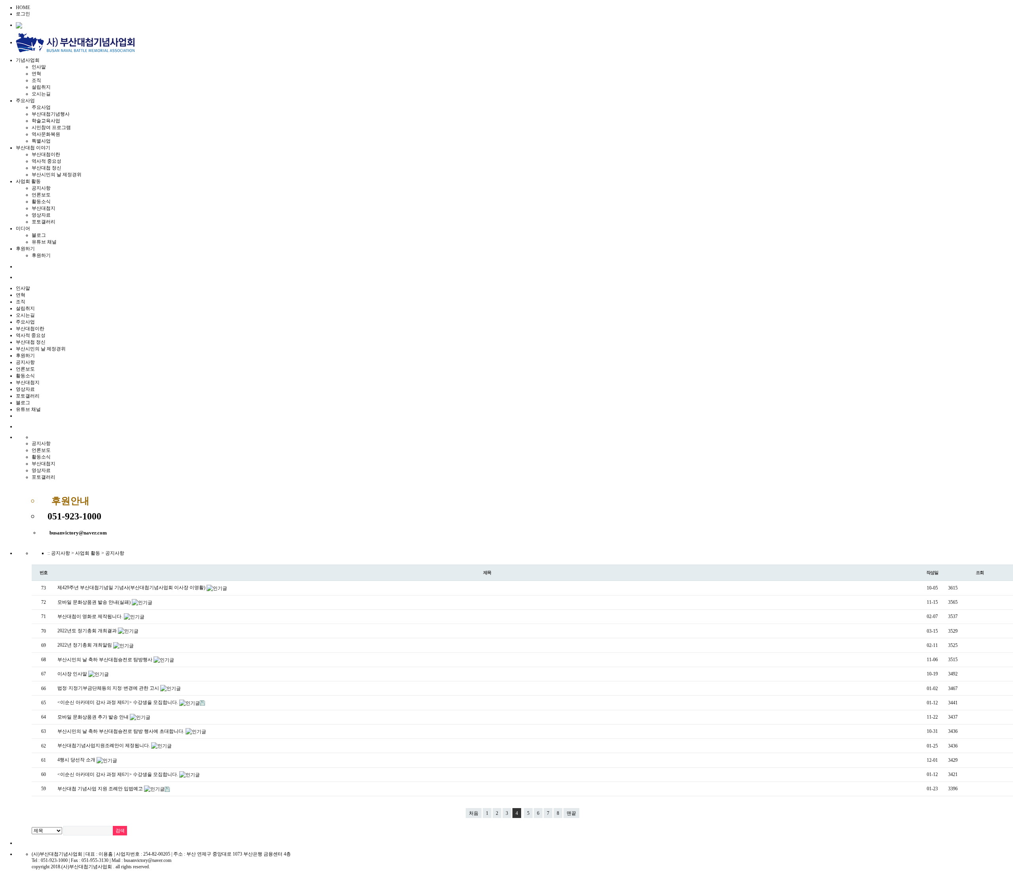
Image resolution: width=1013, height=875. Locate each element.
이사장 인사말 (72, 674)
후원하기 (25, 248)
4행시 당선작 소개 (77, 760)
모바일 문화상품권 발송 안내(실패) (94, 602)
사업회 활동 (28, 181)
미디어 (23, 228)
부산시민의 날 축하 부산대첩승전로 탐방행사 (105, 659)
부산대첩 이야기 (33, 147)
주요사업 (25, 100)
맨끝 (571, 813)
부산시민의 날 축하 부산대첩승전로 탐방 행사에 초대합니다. (121, 731)
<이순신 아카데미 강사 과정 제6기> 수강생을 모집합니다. (118, 702)
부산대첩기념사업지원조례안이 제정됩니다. (104, 745)
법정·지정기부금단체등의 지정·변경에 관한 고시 (108, 688)
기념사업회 (28, 60)
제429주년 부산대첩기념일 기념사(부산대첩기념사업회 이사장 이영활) (132, 587)
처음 (473, 813)
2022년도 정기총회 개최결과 (87, 630)
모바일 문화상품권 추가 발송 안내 (93, 717)
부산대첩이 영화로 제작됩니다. (90, 616)
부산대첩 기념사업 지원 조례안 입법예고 (100, 788)
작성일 (932, 572)
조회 (980, 572)
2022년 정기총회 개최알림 (85, 645)
